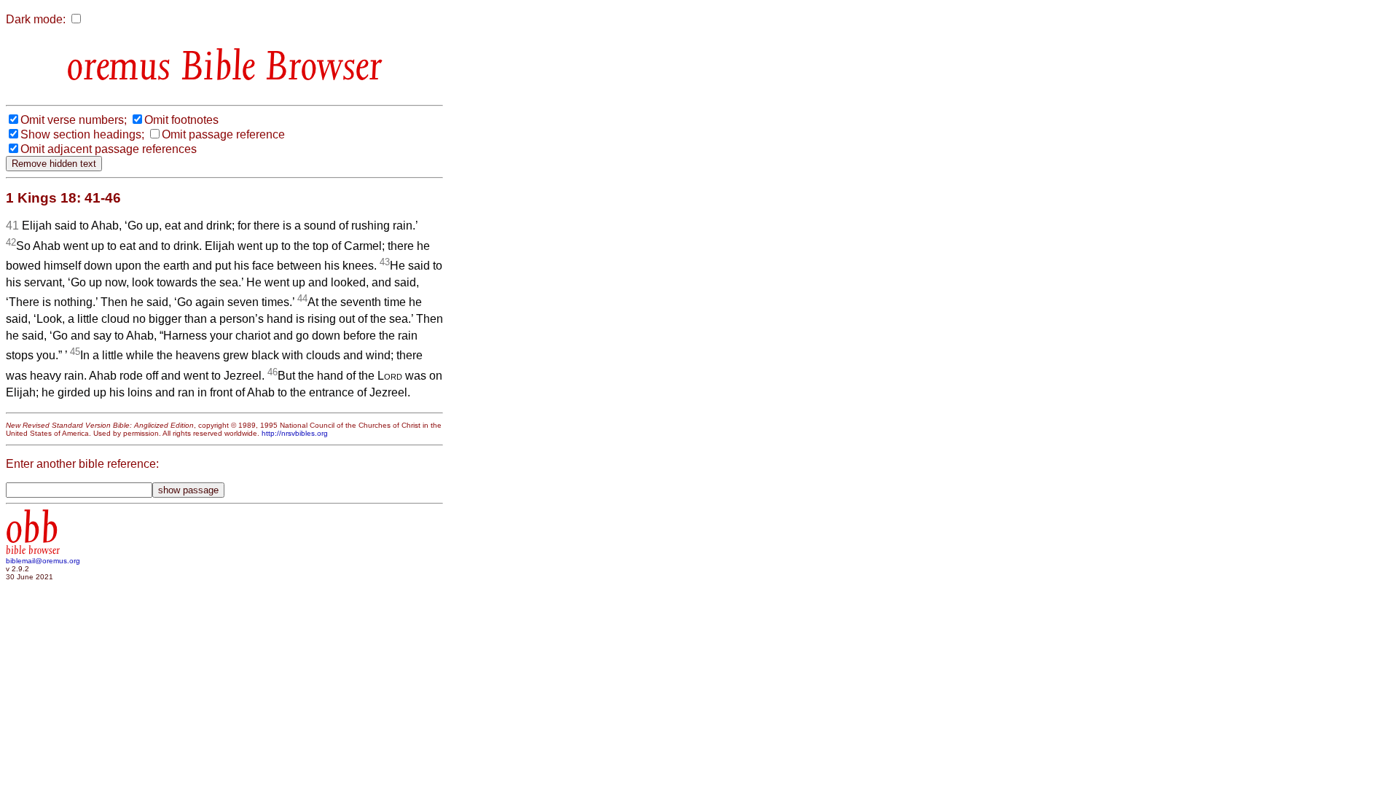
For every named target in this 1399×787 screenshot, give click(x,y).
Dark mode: (36, 19)
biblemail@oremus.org (43, 561)
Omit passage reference (223, 134)
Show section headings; (82, 134)
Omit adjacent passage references (108, 149)
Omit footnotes (181, 120)
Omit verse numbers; (73, 120)
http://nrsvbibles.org (295, 433)
